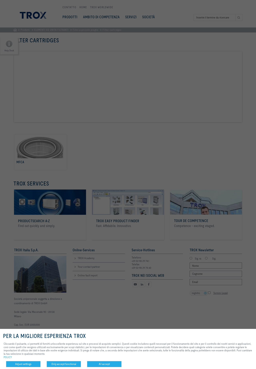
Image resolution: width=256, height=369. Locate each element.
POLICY (8, 357)
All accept (104, 364)
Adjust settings (23, 364)
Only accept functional (63, 364)
